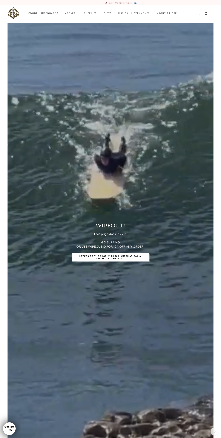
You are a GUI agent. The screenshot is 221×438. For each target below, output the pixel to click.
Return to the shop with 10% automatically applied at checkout (110, 257)
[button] (198, 13)
